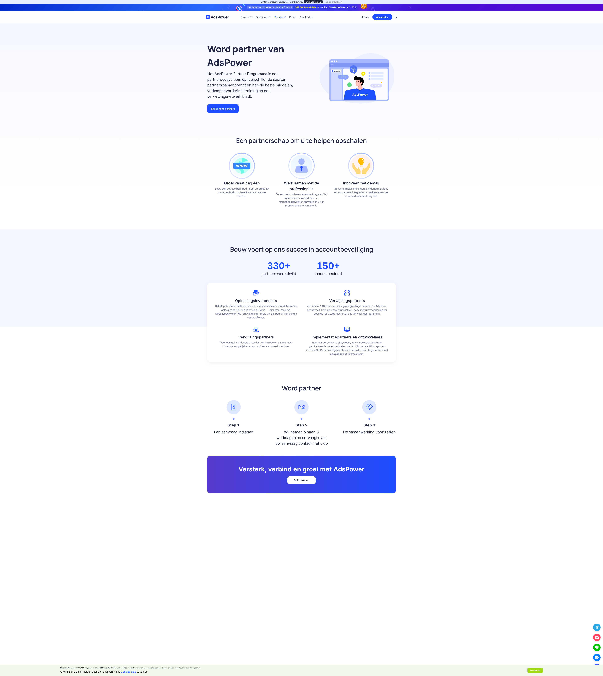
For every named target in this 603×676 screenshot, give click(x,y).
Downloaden (305, 12)
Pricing (292, 12)
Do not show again (334, 2)
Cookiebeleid (128, 671)
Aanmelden (382, 17)
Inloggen (364, 17)
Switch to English (313, 2)
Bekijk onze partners (223, 108)
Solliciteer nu (301, 480)
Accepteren (535, 670)
